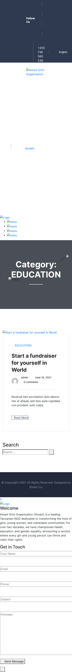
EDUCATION (23, 345)
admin (24, 377)
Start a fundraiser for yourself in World (34, 363)
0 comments (31, 381)
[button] (64, 52)
